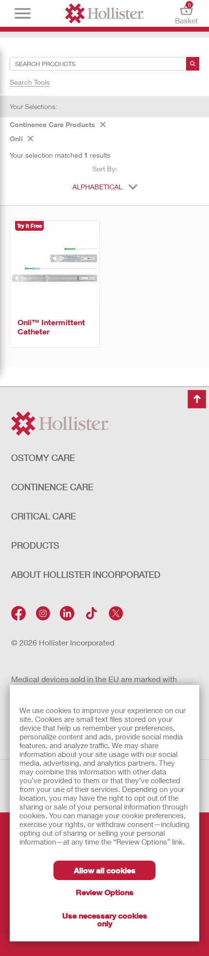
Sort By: (104, 169)
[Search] (192, 64)
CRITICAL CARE (43, 516)
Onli (16, 138)
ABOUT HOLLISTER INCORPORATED (85, 574)
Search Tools (30, 82)
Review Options (105, 892)
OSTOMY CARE (43, 457)
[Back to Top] (197, 399)
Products (35, 545)
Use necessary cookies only (104, 919)
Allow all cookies (105, 870)
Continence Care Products (52, 124)
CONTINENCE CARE (52, 486)
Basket (186, 13)
